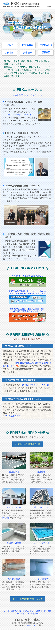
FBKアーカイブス (22, 614)
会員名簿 (38, 611)
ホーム (6, 611)
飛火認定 (5, 518)
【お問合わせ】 (31, 625)
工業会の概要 (16, 611)
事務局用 (34, 614)
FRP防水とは (28, 611)
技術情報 (47, 611)
